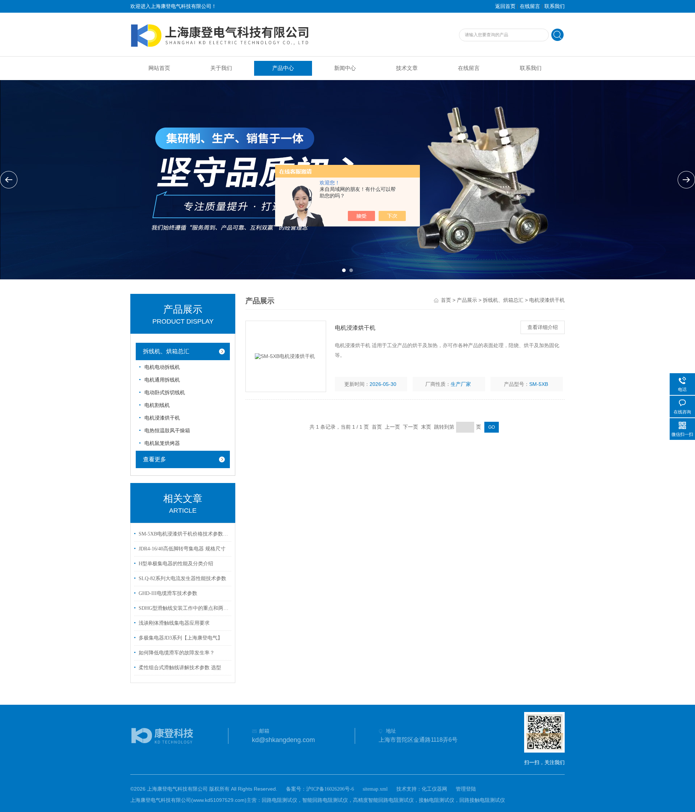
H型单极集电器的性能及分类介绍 (176, 563)
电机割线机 (157, 405)
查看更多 (154, 459)
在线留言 (530, 6)
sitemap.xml (375, 789)
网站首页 (159, 68)
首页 (446, 300)
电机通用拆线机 (162, 380)
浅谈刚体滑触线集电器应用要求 (174, 623)
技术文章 (407, 68)
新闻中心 (345, 68)
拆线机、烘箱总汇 (166, 351)
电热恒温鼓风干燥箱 (167, 430)
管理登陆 (466, 789)
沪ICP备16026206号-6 (330, 789)
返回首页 (505, 6)
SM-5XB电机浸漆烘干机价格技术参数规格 (184, 534)
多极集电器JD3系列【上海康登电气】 (181, 638)
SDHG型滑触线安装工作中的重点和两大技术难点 (184, 608)
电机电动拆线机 (162, 367)
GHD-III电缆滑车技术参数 (168, 593)
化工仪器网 (434, 789)
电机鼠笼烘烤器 (162, 443)
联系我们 (554, 6)
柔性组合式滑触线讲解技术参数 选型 (180, 667)
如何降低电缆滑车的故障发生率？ (177, 652)
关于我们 (221, 68)
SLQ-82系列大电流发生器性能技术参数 (182, 578)
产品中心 (283, 68)
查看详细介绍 (542, 327)
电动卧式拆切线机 (164, 392)
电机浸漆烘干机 (162, 418)
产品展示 (467, 300)
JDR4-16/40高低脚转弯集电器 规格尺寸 (182, 548)
